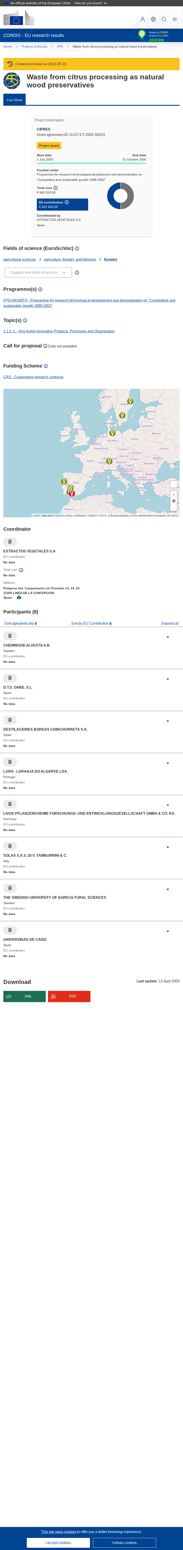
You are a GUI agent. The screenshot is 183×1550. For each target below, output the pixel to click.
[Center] (173, 500)
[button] (153, 19)
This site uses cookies (59, 1532)
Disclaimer (173, 515)
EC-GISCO (101, 515)
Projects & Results (34, 46)
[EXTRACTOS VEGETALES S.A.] (71, 493)
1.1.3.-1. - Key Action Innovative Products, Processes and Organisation (59, 331)
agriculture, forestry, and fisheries (70, 259)
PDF (73, 996)
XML (28, 996)
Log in (143, 19)
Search (164, 19)
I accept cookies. (58, 1543)
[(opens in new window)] (18, 17)
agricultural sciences (19, 259)
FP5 (60, 46)
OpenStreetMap (64, 515)
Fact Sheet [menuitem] (14, 100)
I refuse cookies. (124, 1543)
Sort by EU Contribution (90, 623)
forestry (110, 259)
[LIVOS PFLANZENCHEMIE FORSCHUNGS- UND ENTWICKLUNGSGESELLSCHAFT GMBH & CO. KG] (112, 433)
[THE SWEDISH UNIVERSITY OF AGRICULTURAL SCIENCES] (130, 401)
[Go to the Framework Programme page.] (11, 80)
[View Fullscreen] (173, 484)
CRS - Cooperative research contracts (33, 377)
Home (7, 46)
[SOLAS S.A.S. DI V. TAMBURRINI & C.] (109, 461)
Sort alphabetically (19, 623)
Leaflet (36, 515)
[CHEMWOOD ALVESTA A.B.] (122, 415)
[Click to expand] (167, 637)
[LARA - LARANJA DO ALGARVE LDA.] (64, 481)
